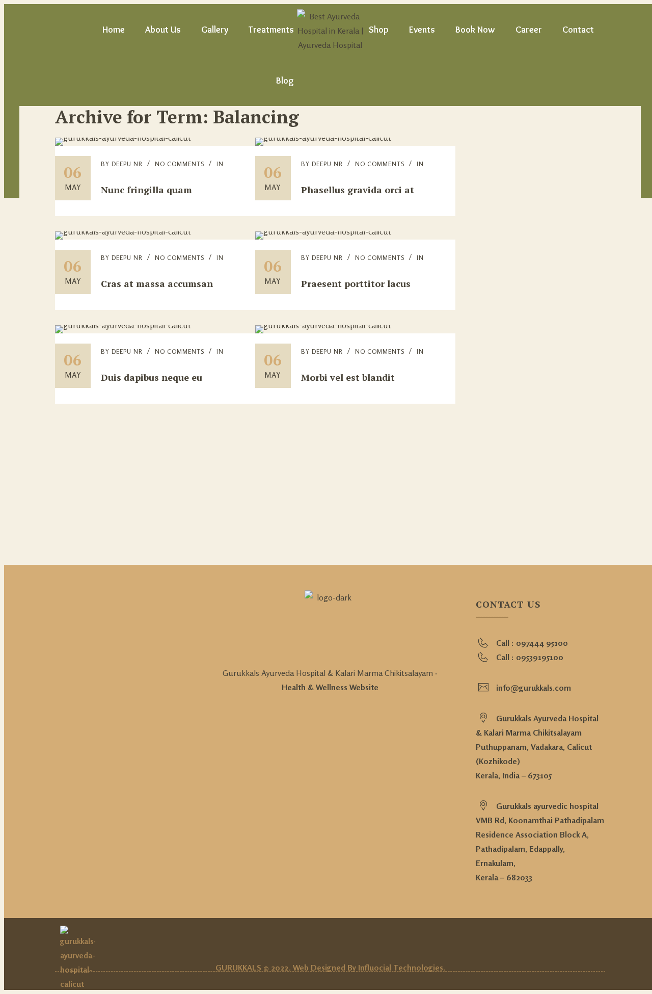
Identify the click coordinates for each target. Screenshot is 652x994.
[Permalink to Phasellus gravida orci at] (323, 138)
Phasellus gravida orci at (357, 190)
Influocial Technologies (400, 967)
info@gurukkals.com (533, 688)
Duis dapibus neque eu (151, 377)
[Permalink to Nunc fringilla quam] (123, 138)
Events (422, 29)
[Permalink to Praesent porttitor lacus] (323, 231)
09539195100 (539, 657)
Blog (285, 80)
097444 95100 (542, 643)
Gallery (214, 29)
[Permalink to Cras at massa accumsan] (123, 231)
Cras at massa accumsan (157, 283)
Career (528, 29)
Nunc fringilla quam (146, 190)
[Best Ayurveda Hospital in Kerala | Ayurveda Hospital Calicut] (330, 29)
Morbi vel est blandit (348, 377)
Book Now (475, 29)
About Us (163, 29)
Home (113, 29)
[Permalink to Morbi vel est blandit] (323, 325)
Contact (578, 29)
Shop (379, 29)
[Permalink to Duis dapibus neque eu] (123, 325)
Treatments (271, 29)
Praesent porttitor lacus (356, 283)
